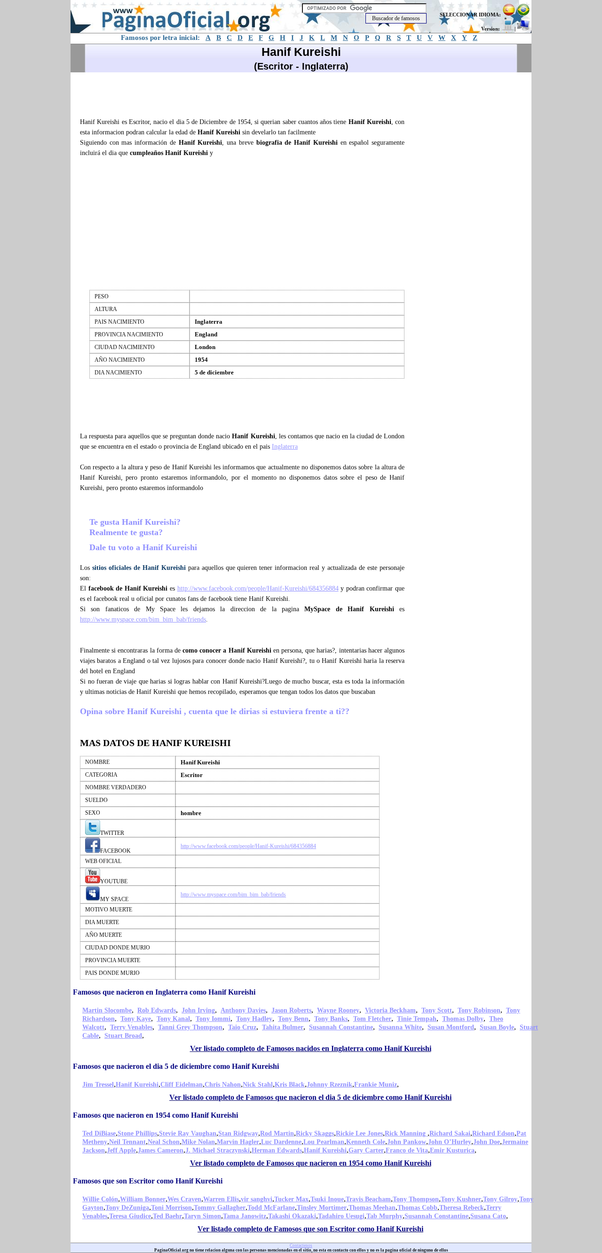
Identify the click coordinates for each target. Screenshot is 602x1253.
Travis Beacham (368, 1199)
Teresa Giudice (130, 1216)
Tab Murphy (384, 1216)
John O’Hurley (449, 1141)
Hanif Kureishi (137, 1084)
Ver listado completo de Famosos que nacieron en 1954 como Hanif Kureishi (310, 1163)
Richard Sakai (449, 1133)
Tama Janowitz (244, 1216)
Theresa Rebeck (461, 1207)
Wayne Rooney (338, 1010)
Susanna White (400, 1027)
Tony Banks (331, 1018)
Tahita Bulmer (282, 1027)
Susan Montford (451, 1027)
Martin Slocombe (107, 1010)
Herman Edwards (277, 1150)
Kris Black (290, 1084)
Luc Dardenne (281, 1141)
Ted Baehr (167, 1216)
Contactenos (301, 1245)
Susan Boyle (497, 1027)
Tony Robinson (479, 1010)
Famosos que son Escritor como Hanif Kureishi (147, 1181)
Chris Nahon (223, 1084)
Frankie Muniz (375, 1084)
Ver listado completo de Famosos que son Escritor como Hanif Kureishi (310, 1229)
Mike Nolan (198, 1141)
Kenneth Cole (365, 1141)
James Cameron (160, 1150)
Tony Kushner (461, 1199)
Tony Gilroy (500, 1199)
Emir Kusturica (452, 1150)
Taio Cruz (242, 1027)
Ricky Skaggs (315, 1133)
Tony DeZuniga (127, 1207)
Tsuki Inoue (327, 1199)
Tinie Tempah (416, 1018)
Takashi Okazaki (292, 1216)
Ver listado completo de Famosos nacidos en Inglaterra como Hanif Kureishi (310, 1048)
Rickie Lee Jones (359, 1133)
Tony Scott (436, 1010)
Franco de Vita (407, 1150)
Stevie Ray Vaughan (187, 1133)
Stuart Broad (123, 1035)
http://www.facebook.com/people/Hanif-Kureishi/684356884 (258, 588)
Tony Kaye (135, 1018)
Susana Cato (488, 1216)
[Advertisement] (246, 93)
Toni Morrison (171, 1207)
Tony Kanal (173, 1018)
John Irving (198, 1010)
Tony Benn (293, 1018)
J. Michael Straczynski (217, 1150)
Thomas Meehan (372, 1207)
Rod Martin (277, 1133)
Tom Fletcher (372, 1018)
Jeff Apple (121, 1150)
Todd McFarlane (271, 1207)
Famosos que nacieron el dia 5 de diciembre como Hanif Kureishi (176, 1066)
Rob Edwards (156, 1010)
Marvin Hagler (238, 1141)
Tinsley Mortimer (322, 1207)
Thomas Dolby (462, 1018)
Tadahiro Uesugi (341, 1216)
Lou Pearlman (323, 1141)
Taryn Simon (202, 1216)
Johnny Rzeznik (329, 1084)
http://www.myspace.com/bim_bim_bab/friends (143, 619)
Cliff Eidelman (181, 1084)
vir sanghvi (256, 1199)
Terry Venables (131, 1027)
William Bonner (143, 1199)
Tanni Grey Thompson (190, 1027)
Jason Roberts (291, 1010)
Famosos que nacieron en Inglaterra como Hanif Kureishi (164, 992)
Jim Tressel (98, 1084)
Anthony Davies (243, 1010)
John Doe (486, 1141)
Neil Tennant (127, 1141)
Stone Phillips (137, 1133)
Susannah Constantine (341, 1027)
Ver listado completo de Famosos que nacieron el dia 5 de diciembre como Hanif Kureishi (310, 1097)
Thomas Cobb (417, 1207)
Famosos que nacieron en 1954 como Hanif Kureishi (155, 1115)
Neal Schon (164, 1141)
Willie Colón (100, 1199)
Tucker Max (291, 1199)
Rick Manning (406, 1133)
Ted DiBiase (99, 1133)
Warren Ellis (221, 1199)
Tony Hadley (254, 1018)
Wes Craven (184, 1199)
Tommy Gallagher (220, 1207)
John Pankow (406, 1141)
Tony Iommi (213, 1018)
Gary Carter (366, 1150)
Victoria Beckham (390, 1010)
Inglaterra (285, 446)
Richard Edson (493, 1133)
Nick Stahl (258, 1084)
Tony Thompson (416, 1199)
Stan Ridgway (238, 1133)
